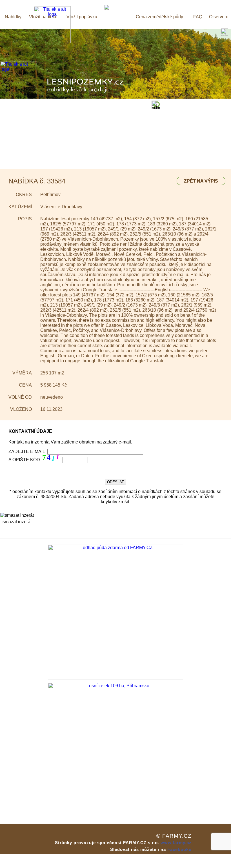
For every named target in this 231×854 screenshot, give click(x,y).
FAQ (197, 16)
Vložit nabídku (43, 16)
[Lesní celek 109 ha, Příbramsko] (115, 816)
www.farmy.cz (176, 842)
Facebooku (179, 849)
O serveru (218, 16)
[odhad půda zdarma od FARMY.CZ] (115, 678)
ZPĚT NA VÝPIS (201, 181)
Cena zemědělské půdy (159, 16)
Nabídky (13, 16)
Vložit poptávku (81, 16)
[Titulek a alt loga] (52, 41)
